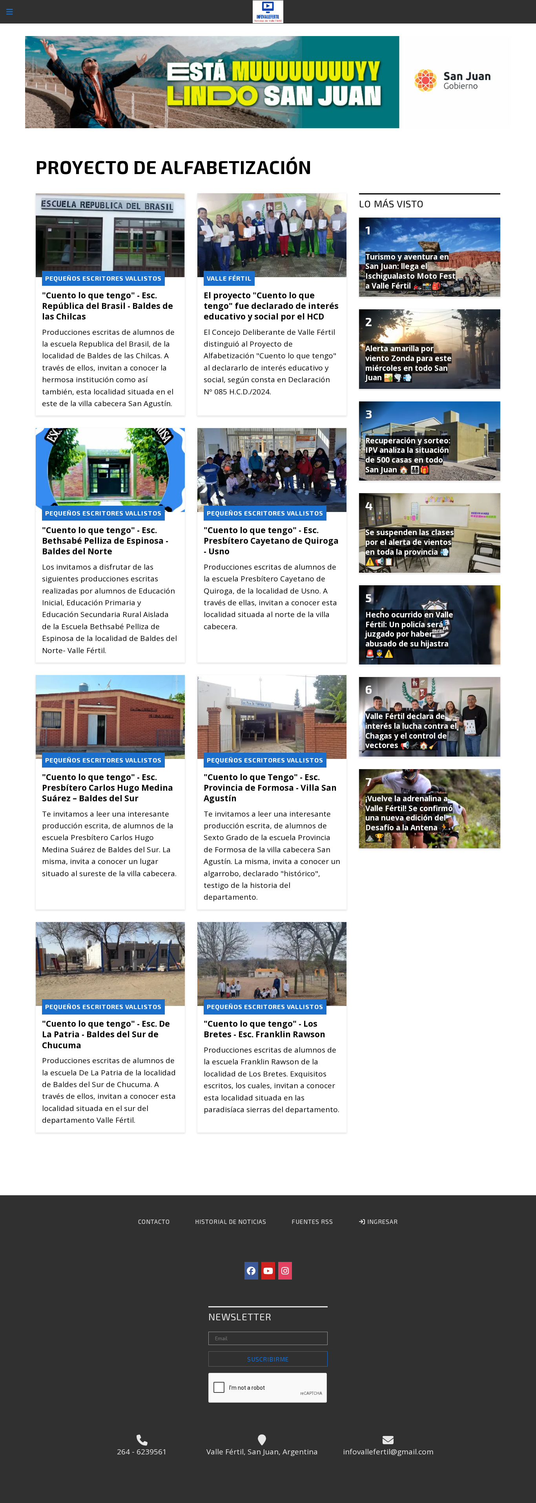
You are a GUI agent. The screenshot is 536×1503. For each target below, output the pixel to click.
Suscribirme (268, 1359)
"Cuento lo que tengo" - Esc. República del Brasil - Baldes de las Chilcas (107, 306)
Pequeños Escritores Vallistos (103, 278)
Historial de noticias (230, 1221)
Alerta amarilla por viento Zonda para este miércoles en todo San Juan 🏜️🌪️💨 (408, 363)
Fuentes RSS (312, 1221)
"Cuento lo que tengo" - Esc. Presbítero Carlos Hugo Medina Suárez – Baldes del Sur (107, 787)
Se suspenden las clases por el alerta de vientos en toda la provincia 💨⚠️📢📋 (409, 546)
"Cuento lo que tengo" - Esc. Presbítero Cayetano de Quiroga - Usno (271, 541)
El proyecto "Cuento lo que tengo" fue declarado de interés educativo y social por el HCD (271, 306)
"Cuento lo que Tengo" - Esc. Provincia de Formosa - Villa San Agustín (270, 787)
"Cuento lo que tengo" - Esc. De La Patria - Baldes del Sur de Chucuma (106, 1034)
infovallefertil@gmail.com (388, 1452)
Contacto (154, 1221)
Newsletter (240, 1316)
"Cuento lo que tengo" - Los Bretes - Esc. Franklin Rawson (264, 1029)
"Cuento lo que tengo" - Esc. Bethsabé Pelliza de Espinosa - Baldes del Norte (105, 541)
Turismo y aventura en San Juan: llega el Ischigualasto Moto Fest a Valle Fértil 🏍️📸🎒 (410, 271)
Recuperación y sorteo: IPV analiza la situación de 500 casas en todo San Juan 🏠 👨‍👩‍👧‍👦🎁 (407, 455)
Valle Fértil (229, 278)
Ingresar (382, 1221)
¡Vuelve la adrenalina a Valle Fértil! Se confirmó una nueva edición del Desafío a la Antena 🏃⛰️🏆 (409, 817)
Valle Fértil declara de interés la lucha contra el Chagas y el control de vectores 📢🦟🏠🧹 (411, 730)
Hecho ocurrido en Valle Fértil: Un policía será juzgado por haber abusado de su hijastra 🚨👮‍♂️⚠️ (409, 634)
